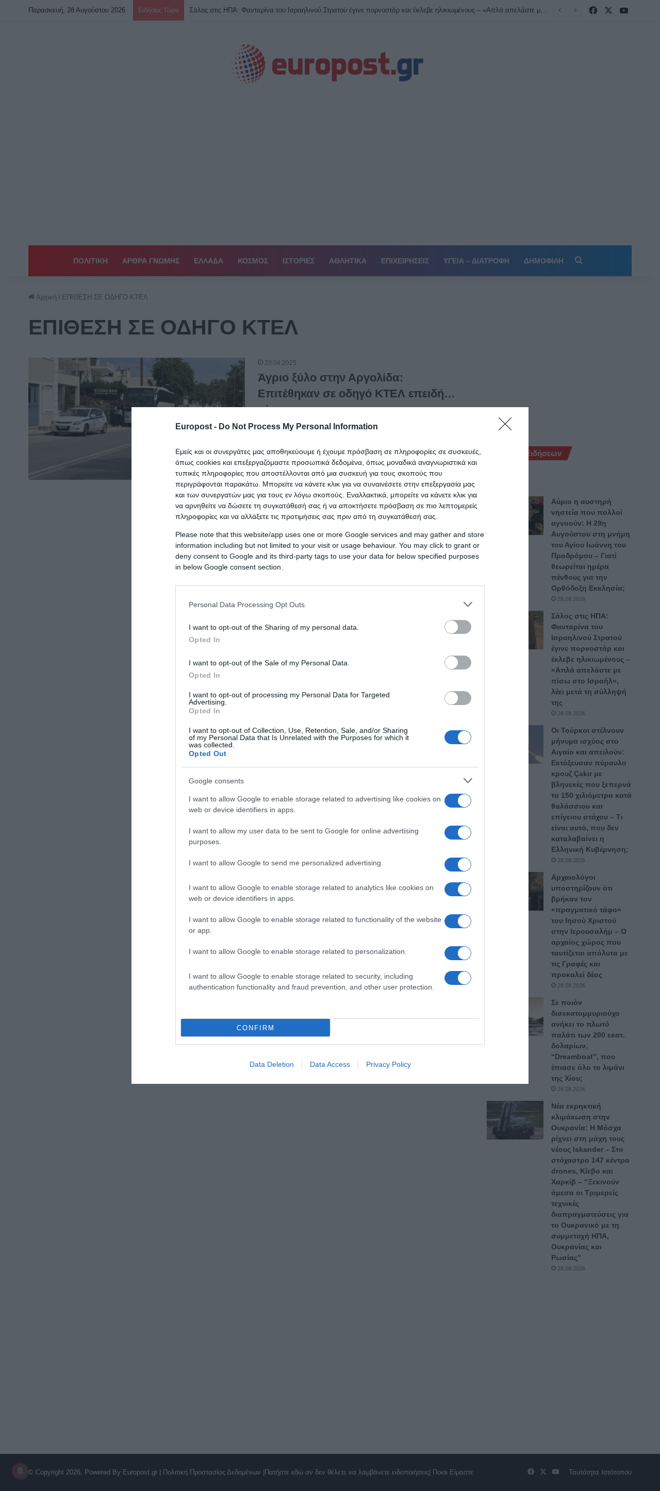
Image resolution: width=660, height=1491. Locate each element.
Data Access (330, 1064)
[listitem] (330, 604)
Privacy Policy (388, 1064)
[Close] (508, 427)
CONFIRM (256, 1028)
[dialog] (330, 745)
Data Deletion (272, 1064)
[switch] (457, 627)
